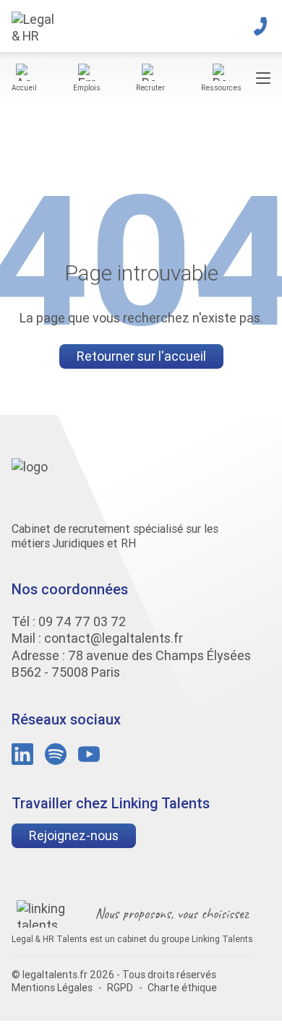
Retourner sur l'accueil (141, 356)
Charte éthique (182, 987)
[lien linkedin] (22, 754)
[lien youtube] (89, 754)
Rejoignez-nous (74, 835)
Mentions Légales (52, 987)
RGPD (120, 987)
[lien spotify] (56, 754)
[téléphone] (260, 26)
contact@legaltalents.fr (113, 638)
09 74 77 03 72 (82, 621)
